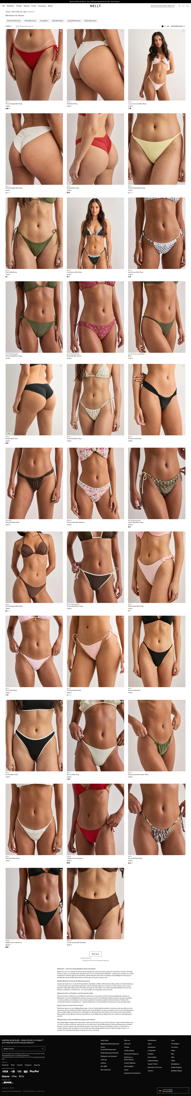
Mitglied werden (9, 1049)
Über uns (127, 1040)
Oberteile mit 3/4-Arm (155, 1067)
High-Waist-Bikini (57, 21)
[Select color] (69, 276)
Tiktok (13, 1065)
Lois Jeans (174, 1047)
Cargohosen (151, 1047)
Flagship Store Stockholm (132, 1073)
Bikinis (25, 11)
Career (126, 1070)
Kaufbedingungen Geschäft (109, 1053)
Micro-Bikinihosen (30, 21)
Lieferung (104, 1060)
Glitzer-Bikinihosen (90, 21)
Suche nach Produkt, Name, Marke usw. (162, 6)
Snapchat (37, 1065)
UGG (172, 1057)
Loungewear (152, 1050)
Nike (172, 1054)
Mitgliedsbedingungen (8, 1055)
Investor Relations (129, 1063)
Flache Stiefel (152, 1057)
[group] (165, 26)
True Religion (175, 1044)
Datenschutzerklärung (23, 1055)
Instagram (28, 1065)
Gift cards (127, 1044)
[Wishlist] (183, 6)
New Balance (175, 1064)
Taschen (150, 1071)
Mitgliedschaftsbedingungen (110, 1044)
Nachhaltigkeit (129, 1066)
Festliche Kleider (153, 1061)
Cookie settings (129, 1050)
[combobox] (178, 26)
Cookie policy (40, 1091)
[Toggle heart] (61, 31)
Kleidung (8, 11)
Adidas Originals (176, 1067)
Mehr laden (95, 954)
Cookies (126, 1047)
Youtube (19, 1065)
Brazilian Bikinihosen (14, 21)
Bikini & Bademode (17, 11)
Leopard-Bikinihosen (73, 21)
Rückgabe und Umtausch (109, 1056)
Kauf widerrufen (106, 1070)
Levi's (173, 1040)
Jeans (150, 1044)
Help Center (104, 1040)
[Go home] (95, 6)
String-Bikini (44, 21)
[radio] (162, 26)
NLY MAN (104, 1066)
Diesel (173, 1050)
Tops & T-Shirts (152, 1064)
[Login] (179, 6)
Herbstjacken (152, 1040)
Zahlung (103, 1063)
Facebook (5, 1065)
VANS (173, 1061)
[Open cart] (187, 6)
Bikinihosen (31, 11)
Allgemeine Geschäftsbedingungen (11, 1091)
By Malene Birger (176, 1071)
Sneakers (151, 1054)
